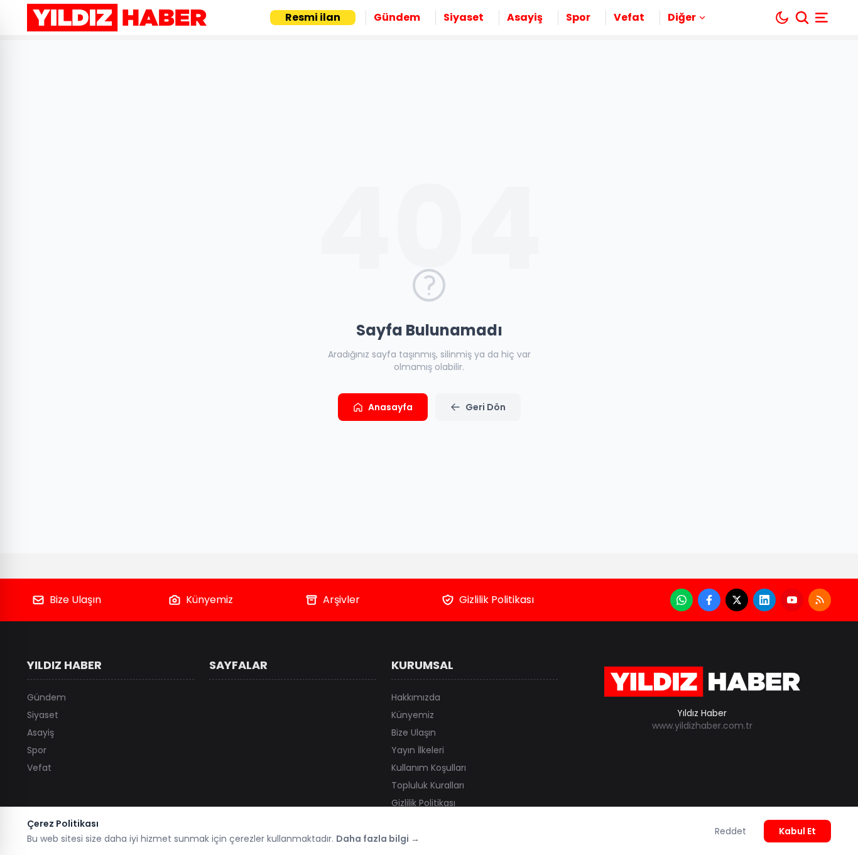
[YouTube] (792, 600)
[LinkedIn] (764, 600)
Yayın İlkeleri (417, 750)
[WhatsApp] (681, 600)
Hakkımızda (415, 697)
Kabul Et (797, 831)
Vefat (629, 17)
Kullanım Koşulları (428, 767)
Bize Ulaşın (75, 599)
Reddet (730, 831)
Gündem (397, 17)
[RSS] (819, 600)
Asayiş (525, 17)
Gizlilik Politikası (496, 599)
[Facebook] (709, 600)
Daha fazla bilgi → (378, 838)
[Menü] (823, 17)
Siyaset (463, 17)
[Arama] (802, 17)
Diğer (682, 17)
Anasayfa (390, 407)
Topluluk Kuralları (427, 785)
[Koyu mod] (782, 17)
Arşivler (341, 599)
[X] (736, 600)
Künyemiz (209, 599)
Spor (578, 17)
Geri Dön (485, 407)
